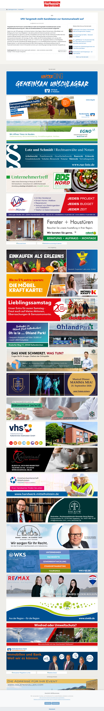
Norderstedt (21, 9)
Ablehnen (47, 703)
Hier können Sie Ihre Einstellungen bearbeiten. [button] (52, 698)
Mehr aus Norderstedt (82, 57)
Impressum (52, 709)
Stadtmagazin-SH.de (12, 9)
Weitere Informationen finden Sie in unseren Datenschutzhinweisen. (52, 699)
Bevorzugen (63, 51)
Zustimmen (56, 703)
